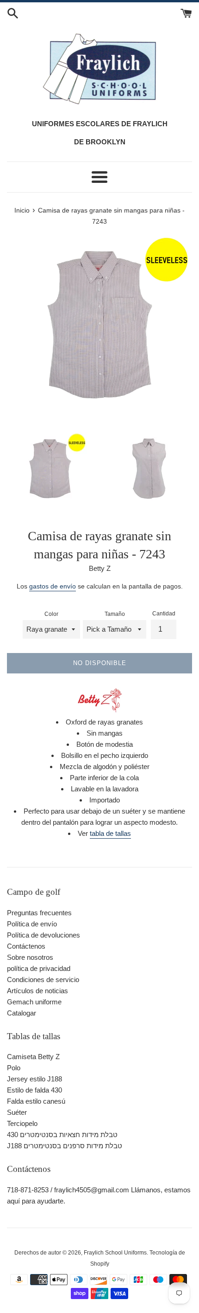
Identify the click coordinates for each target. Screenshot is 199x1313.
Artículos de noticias (37, 991)
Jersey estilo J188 (34, 1079)
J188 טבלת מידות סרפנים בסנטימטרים (64, 1146)
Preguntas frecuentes (39, 913)
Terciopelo (22, 1123)
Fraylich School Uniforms (115, 1252)
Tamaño (115, 614)
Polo (13, 1068)
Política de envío (32, 924)
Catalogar (21, 1013)
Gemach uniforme (34, 1002)
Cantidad (163, 613)
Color (51, 614)
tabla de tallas (110, 833)
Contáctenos (26, 946)
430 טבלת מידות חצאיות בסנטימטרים (62, 1134)
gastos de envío (52, 586)
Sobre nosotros (30, 957)
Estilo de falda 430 (34, 1090)
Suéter (17, 1112)
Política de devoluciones (43, 935)
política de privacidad (38, 968)
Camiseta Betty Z (33, 1057)
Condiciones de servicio (43, 979)
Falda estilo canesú (36, 1101)
